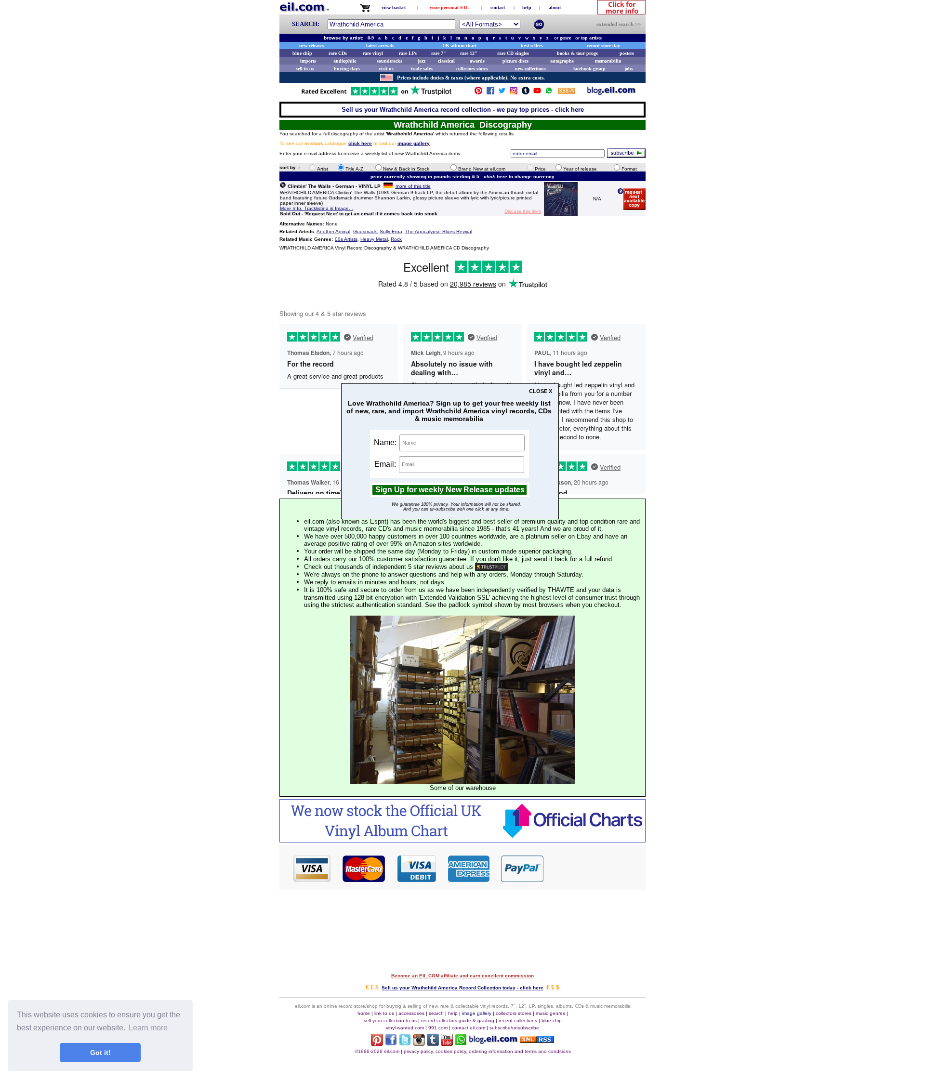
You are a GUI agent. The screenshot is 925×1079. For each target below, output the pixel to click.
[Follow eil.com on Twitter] (405, 1043)
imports (308, 61)
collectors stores (472, 68)
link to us (384, 1013)
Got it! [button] (100, 1052)
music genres (550, 1013)
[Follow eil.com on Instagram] (419, 1043)
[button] (595, 868)
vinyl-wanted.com (405, 1027)
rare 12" (468, 53)
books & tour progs (577, 53)
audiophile (344, 61)
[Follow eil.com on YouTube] (447, 1043)
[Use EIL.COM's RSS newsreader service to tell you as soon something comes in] (537, 1040)
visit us (386, 68)
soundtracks (389, 61)
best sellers (532, 45)
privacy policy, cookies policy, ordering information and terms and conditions (487, 1051)
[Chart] (462, 840)
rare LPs (408, 53)
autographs (562, 61)
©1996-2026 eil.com (377, 1051)
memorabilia (608, 61)
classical (446, 61)
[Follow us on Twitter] (502, 92)
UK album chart (459, 45)
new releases (311, 45)
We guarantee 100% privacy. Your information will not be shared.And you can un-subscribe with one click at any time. (456, 507)
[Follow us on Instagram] (513, 92)
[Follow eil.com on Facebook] (391, 1043)
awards (477, 61)
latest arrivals (380, 45)
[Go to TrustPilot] (376, 95)
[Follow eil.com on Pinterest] (377, 1043)
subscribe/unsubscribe (514, 1027)
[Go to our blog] (611, 93)
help (526, 7)
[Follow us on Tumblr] (525, 92)
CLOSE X (540, 391)
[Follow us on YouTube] (537, 92)
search (436, 1013)
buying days (347, 68)
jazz (421, 61)
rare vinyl (373, 53)
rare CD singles (513, 53)
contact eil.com (468, 1027)
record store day (603, 45)
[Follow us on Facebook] (490, 92)
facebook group (589, 68)
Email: (386, 464)
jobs (628, 68)
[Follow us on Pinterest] (478, 92)
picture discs (515, 61)
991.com (438, 1027)
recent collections (518, 1020)
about (555, 7)
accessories (411, 1013)
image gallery (476, 1013)
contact (497, 7)
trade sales (422, 68)
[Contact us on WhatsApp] (549, 92)
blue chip (302, 53)
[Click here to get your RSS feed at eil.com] (566, 92)
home (363, 1013)
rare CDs (338, 53)
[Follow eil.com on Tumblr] (433, 1043)
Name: (386, 442)
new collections (530, 68)
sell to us (305, 68)
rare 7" (438, 53)
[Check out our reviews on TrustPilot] (491, 566)
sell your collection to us (390, 1020)
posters (627, 53)
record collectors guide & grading (457, 1020)
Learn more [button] (148, 1028)
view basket (394, 7)
